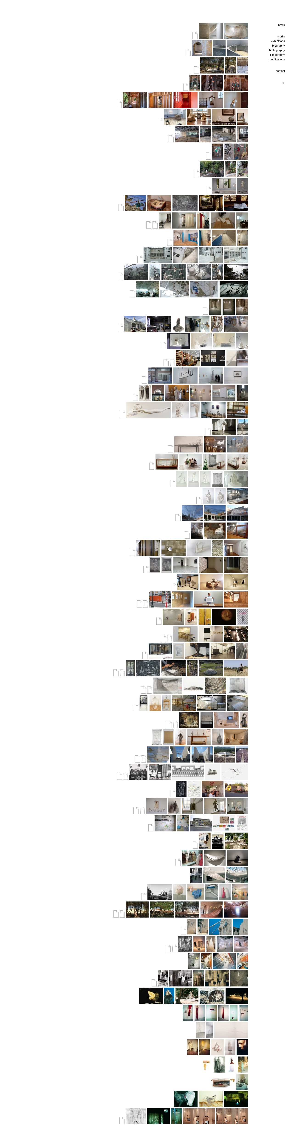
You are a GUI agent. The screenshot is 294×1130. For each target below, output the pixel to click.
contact (280, 71)
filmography (277, 54)
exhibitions (278, 41)
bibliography (277, 50)
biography (278, 45)
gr (284, 82)
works (281, 36)
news (281, 25)
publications (277, 59)
